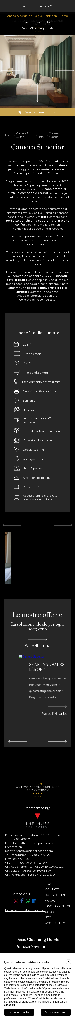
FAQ (48, 884)
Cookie (50, 912)
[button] (10, 70)
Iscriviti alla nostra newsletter (25, 910)
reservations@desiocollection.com (29, 851)
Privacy (51, 900)
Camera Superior (54, 135)
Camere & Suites (22, 135)
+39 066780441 (20, 839)
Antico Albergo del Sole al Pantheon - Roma (37, 16)
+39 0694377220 (40, 855)
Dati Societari (56, 895)
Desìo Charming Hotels (37, 28)
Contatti (52, 889)
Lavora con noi (57, 906)
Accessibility (55, 923)
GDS (48, 917)
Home (8, 135)
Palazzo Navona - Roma (37, 22)
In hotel (41, 135)
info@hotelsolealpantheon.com (36, 843)
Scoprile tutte (37, 645)
